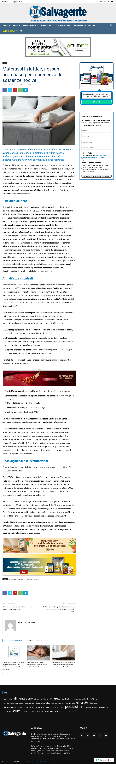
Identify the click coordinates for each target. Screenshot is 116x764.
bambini (66, 698)
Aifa (11, 699)
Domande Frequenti (51, 762)
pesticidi (71, 706)
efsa (48, 703)
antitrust (55, 698)
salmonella (7, 711)
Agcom (6, 699)
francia (68, 703)
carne (97, 699)
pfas (82, 707)
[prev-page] (3, 673)
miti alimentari (39, 707)
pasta (62, 707)
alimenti (37, 699)
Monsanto (50, 707)
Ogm (57, 707)
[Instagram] (101, 1)
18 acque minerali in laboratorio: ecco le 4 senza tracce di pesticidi (17, 608)
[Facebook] (97, 1)
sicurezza (25, 711)
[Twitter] (108, 1)
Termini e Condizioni (37, 762)
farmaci (60, 703)
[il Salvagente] (58, 13)
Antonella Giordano (11, 85)
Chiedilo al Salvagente (84, 25)
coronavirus (29, 703)
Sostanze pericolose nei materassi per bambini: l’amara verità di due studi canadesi (37, 664)
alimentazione (23, 698)
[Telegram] (104, 1)
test (61, 711)
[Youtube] (112, 1)
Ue (69, 711)
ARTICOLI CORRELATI (13, 640)
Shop (15, 25)
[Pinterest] (15, 90)
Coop (21, 703)
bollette (90, 699)
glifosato (82, 702)
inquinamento (10, 707)
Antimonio (12, 579)
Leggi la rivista (63, 25)
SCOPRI (96, 101)
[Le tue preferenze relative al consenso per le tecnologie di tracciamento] (104, 760)
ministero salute (29, 707)
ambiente (44, 699)
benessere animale (79, 699)
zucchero (74, 711)
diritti (43, 703)
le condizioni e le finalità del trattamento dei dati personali (95, 158)
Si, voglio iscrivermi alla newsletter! (96, 176)
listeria (20, 707)
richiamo (101, 707)
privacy (94, 707)
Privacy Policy (25, 762)
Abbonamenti (29, 25)
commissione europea (11, 703)
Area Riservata (10, 31)
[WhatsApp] (20, 90)
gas (73, 703)
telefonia (54, 711)
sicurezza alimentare (36, 711)
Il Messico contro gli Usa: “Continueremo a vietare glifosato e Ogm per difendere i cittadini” (59, 609)
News (5, 25)
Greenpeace (93, 703)
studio (47, 711)
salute (16, 711)
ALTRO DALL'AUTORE (33, 640)
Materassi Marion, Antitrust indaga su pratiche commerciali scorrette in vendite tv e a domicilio (63, 664)
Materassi (21, 579)
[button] (111, 26)
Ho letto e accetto (95, 158)
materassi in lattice (33, 579)
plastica (88, 707)
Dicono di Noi (46, 25)
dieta (38, 703)
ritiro (108, 707)
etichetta (54, 703)
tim (65, 711)
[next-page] (7, 673)
